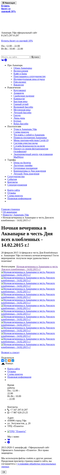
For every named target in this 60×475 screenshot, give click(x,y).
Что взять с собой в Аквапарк (29, 134)
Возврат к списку (10, 352)
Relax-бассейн (21, 123)
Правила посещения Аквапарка (30, 137)
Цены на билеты (22, 162)
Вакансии (19, 84)
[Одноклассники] (9, 360)
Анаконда (19, 93)
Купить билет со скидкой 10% (17, 40)
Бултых (17, 121)
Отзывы (11, 193)
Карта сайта (13, 190)
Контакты (12, 182)
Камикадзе (19, 98)
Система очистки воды (26, 143)
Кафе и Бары (20, 73)
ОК (3, 472)
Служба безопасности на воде (29, 146)
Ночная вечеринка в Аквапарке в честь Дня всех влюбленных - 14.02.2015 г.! (29, 268)
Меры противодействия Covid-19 (31, 140)
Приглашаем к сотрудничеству (30, 76)
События (12, 179)
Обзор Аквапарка (23, 68)
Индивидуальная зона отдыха (29, 79)
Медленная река (22, 109)
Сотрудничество (16, 176)
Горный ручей (21, 104)
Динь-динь (19, 118)
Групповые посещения (25, 168)
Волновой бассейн (23, 107)
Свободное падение (24, 96)
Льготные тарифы (23, 165)
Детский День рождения (26, 173)
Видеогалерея (21, 71)
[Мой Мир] (12, 360)
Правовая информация (19, 198)
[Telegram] (6, 360)
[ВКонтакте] (2, 360)
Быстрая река (20, 101)
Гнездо (17, 115)
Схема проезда (21, 132)
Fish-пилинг (20, 82)
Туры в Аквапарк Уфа (25, 129)
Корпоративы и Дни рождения (30, 171)
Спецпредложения (17, 185)
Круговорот (20, 90)
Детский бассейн (22, 112)
